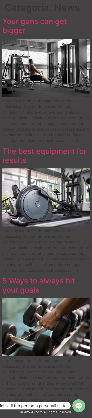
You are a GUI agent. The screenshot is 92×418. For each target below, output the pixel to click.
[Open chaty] (78, 405)
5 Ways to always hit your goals (38, 285)
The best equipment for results (44, 156)
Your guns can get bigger (34, 26)
